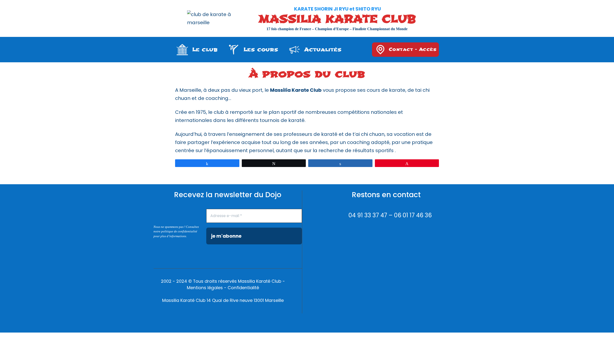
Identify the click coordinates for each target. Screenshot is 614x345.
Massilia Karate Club (337, 19)
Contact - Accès (413, 49)
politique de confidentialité (179, 231)
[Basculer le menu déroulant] (182, 50)
